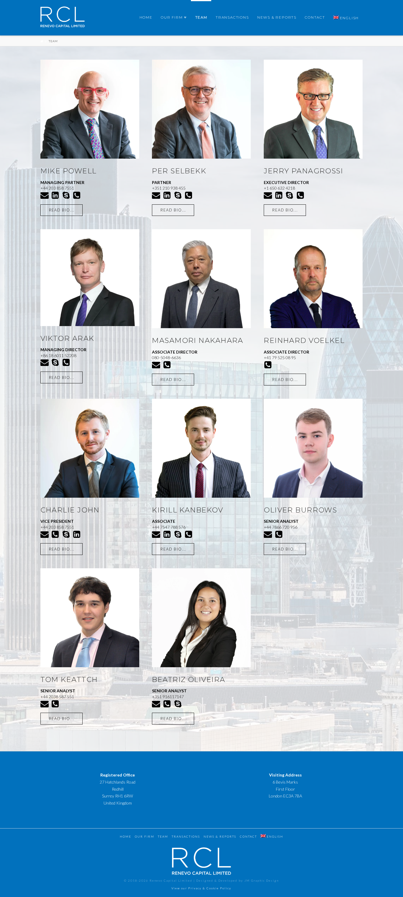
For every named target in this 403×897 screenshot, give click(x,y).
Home (125, 836)
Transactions (186, 836)
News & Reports (220, 836)
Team (53, 41)
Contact (248, 836)
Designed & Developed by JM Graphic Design (237, 880)
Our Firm (144, 836)
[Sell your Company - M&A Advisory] (62, 18)
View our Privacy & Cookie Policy (201, 888)
